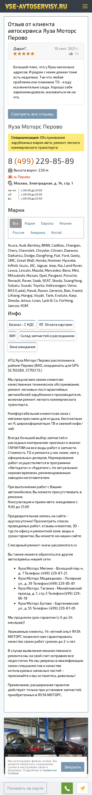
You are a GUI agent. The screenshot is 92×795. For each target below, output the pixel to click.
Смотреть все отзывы (32, 113)
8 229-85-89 (41, 160)
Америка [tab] (37, 232)
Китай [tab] (56, 232)
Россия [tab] (18, 232)
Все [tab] (16, 223)
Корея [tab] (30, 223)
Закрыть (72, 766)
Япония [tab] (66, 223)
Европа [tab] (47, 223)
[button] (25, 788)
